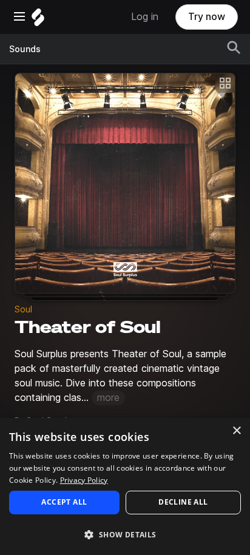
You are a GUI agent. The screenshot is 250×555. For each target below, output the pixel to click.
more (108, 397)
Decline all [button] (183, 502)
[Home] (38, 20)
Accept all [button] (64, 502)
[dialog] (125, 486)
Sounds (25, 49)
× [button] (236, 431)
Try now (206, 16)
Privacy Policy (84, 480)
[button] (125, 534)
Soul (23, 309)
